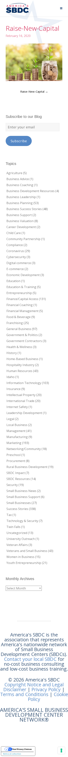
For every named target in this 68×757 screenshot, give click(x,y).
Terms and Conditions (24, 694)
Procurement (15, 461)
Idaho (10, 377)
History (11, 353)
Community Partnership (23, 239)
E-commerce (15, 269)
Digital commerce (18, 263)
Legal (10, 419)
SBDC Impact (15, 473)
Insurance (13, 389)
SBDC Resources (18, 479)
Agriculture (14, 173)
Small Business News (21, 491)
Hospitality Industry (20, 365)
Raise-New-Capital (34, 91)
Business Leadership (21, 197)
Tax (9, 515)
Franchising (14, 323)
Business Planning (19, 203)
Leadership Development (24, 413)
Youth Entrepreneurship (23, 563)
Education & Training (21, 287)
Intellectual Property (21, 395)
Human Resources (19, 371)
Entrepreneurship (19, 293)
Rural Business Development (26, 467)
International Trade (20, 401)
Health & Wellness (19, 347)
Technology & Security (22, 521)
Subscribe (19, 141)
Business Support (19, 215)
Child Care (13, 233)
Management (16, 431)
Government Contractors (24, 341)
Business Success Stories (24, 209)
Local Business (16, 425)
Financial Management (22, 311)
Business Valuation (20, 221)
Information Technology (23, 383)
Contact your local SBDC (30, 659)
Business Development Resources (30, 191)
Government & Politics (22, 335)
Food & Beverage (18, 317)
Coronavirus (15, 251)
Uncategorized (16, 533)
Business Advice (17, 179)
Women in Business (20, 557)
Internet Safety (17, 407)
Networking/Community (23, 449)
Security (12, 485)
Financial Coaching (19, 305)
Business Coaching (19, 185)
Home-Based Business (22, 359)
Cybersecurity (16, 257)
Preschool (13, 455)
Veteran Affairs (17, 545)
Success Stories (17, 509)
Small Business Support (23, 497)
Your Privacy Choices (22, 749)
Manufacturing (17, 437)
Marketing (13, 443)
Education (13, 281)
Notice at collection (12, 754)
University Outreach (20, 539)
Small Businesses (18, 503)
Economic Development (23, 275)
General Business (18, 329)
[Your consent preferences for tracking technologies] (61, 750)
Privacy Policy (46, 689)
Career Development (21, 227)
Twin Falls (13, 527)
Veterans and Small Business (26, 551)
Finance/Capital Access (22, 299)
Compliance (14, 245)
